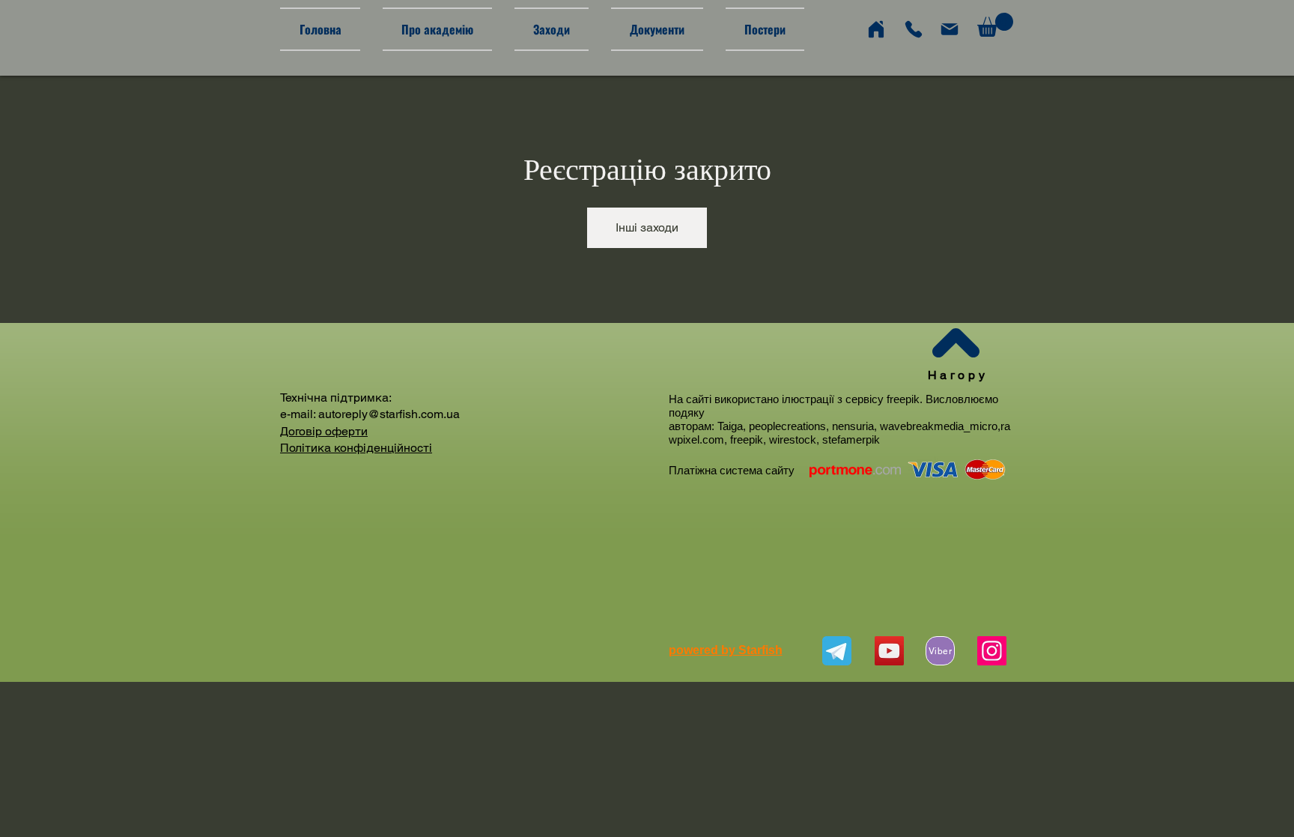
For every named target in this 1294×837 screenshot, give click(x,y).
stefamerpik (851, 439)
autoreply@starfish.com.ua (389, 414)
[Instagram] (991, 650)
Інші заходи (647, 227)
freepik (903, 399)
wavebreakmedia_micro (938, 426)
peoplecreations (787, 426)
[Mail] (950, 29)
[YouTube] (889, 650)
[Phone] (914, 29)
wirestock (792, 439)
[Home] (876, 29)
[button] (995, 25)
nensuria (853, 426)
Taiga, (733, 426)
